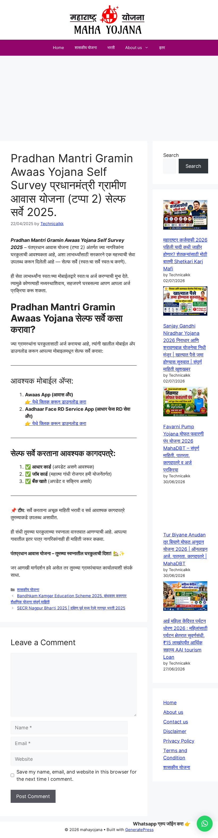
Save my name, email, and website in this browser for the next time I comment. (76, 775)
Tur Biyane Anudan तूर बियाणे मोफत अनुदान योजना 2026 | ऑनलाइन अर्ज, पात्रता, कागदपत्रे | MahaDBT (185, 549)
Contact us (175, 722)
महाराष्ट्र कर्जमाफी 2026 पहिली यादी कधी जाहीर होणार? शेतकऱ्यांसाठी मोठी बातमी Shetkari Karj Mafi (185, 254)
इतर (162, 47)
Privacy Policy (178, 741)
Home (58, 47)
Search (171, 155)
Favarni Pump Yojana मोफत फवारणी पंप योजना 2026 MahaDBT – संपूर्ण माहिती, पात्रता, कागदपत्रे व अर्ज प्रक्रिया (183, 448)
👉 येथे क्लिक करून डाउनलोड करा (55, 402)
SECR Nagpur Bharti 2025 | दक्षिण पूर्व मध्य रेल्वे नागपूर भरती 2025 (71, 608)
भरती (111, 47)
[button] (205, 824)
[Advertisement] (109, 95)
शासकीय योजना (86, 47)
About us (133, 47)
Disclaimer (174, 731)
